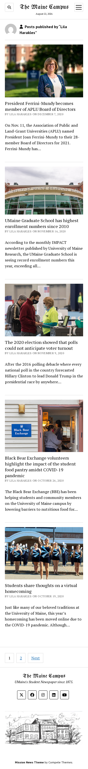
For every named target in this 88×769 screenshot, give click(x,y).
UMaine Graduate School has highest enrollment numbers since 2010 (41, 223)
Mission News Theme (29, 762)
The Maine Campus (44, 7)
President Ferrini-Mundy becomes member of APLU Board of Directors (40, 106)
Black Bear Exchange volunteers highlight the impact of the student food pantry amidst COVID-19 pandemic (40, 466)
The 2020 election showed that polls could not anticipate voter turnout (41, 345)
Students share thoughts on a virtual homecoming (41, 588)
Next (35, 658)
